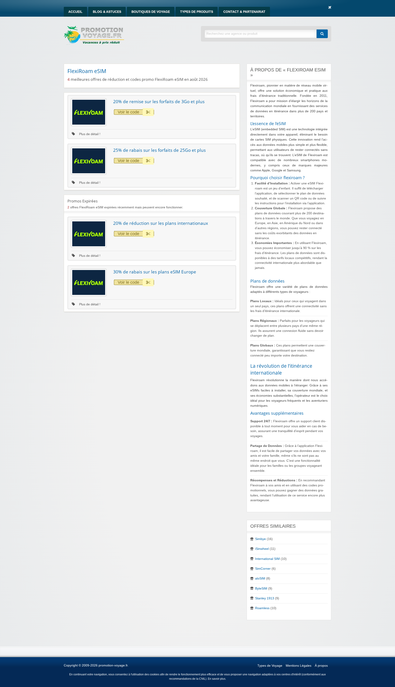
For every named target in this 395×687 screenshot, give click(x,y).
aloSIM (260, 578)
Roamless (262, 608)
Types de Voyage (269, 665)
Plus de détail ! (89, 134)
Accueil (75, 11)
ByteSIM (261, 588)
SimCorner (263, 568)
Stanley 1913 (264, 598)
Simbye (260, 539)
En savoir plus (216, 678)
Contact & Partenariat (244, 11)
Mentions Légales (298, 665)
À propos (321, 665)
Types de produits (196, 11)
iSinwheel (262, 549)
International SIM (267, 559)
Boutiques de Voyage (150, 11)
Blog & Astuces (107, 11)
